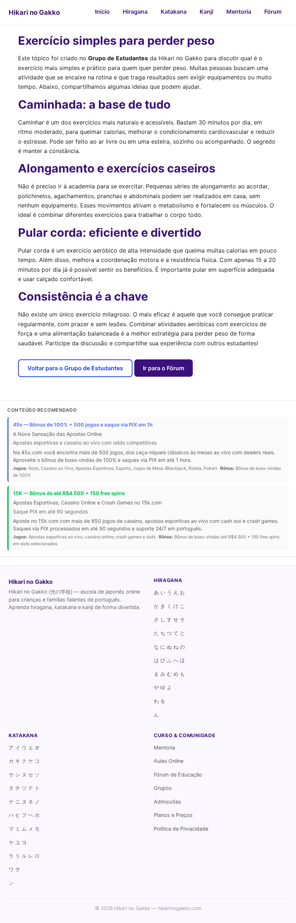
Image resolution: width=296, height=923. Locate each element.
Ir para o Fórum (163, 368)
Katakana (174, 11)
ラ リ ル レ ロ (24, 856)
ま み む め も (169, 674)
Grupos (163, 788)
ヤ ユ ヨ (18, 842)
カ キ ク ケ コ (24, 761)
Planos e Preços (173, 815)
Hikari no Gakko (34, 12)
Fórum (273, 11)
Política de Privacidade (181, 829)
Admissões (167, 802)
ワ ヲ (14, 869)
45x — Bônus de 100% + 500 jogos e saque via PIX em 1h (83, 424)
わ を (159, 701)
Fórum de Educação (178, 774)
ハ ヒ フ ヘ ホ (24, 815)
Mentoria (238, 11)
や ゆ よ (163, 687)
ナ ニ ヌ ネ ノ (24, 802)
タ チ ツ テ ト (24, 788)
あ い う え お (169, 592)
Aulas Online (168, 761)
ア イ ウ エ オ (24, 747)
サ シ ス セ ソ (24, 774)
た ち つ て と (169, 633)
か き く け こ (169, 606)
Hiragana (135, 11)
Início (102, 11)
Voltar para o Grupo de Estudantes (75, 368)
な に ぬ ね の (169, 647)
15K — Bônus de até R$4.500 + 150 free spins (69, 493)
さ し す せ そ (169, 619)
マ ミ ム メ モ (24, 829)
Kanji (206, 11)
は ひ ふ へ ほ (169, 660)
